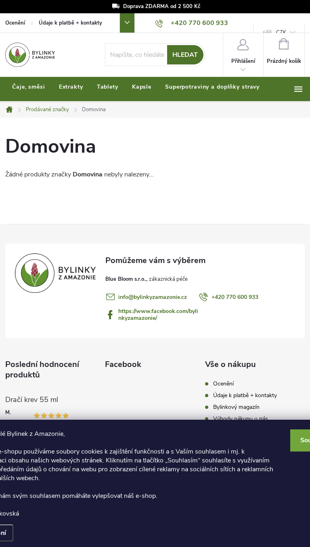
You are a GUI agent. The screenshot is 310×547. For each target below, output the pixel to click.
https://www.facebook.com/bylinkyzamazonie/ (158, 314)
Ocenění (15, 23)
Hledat (185, 54)
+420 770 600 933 (235, 297)
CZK (281, 32)
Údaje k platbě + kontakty (70, 23)
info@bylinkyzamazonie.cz (152, 297)
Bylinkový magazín (236, 407)
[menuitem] (28, 87)
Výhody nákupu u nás (240, 419)
